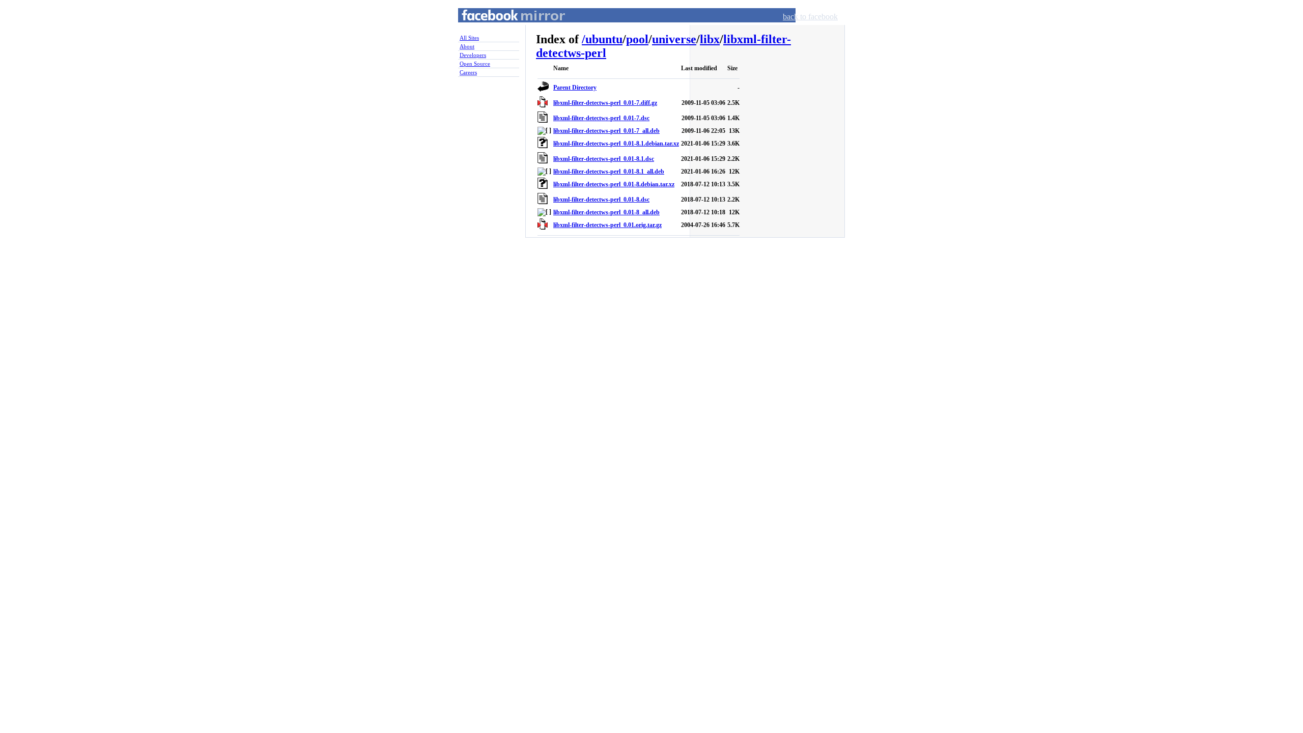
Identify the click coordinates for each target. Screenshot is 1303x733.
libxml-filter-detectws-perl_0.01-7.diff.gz (605, 102)
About (467, 46)
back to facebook (810, 16)
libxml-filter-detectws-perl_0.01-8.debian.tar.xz (613, 184)
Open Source (475, 64)
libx (710, 39)
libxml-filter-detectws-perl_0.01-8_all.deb (606, 212)
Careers (468, 72)
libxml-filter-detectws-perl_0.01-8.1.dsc (603, 158)
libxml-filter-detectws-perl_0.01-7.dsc (601, 118)
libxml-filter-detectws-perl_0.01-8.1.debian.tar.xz (616, 143)
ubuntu (603, 39)
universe (674, 39)
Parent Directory (575, 87)
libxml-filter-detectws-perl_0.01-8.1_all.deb (608, 171)
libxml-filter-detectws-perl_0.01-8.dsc (601, 199)
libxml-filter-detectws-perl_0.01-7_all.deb (606, 130)
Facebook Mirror (504, 27)
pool (637, 39)
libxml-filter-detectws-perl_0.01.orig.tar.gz (607, 225)
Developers (473, 55)
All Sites (469, 38)
